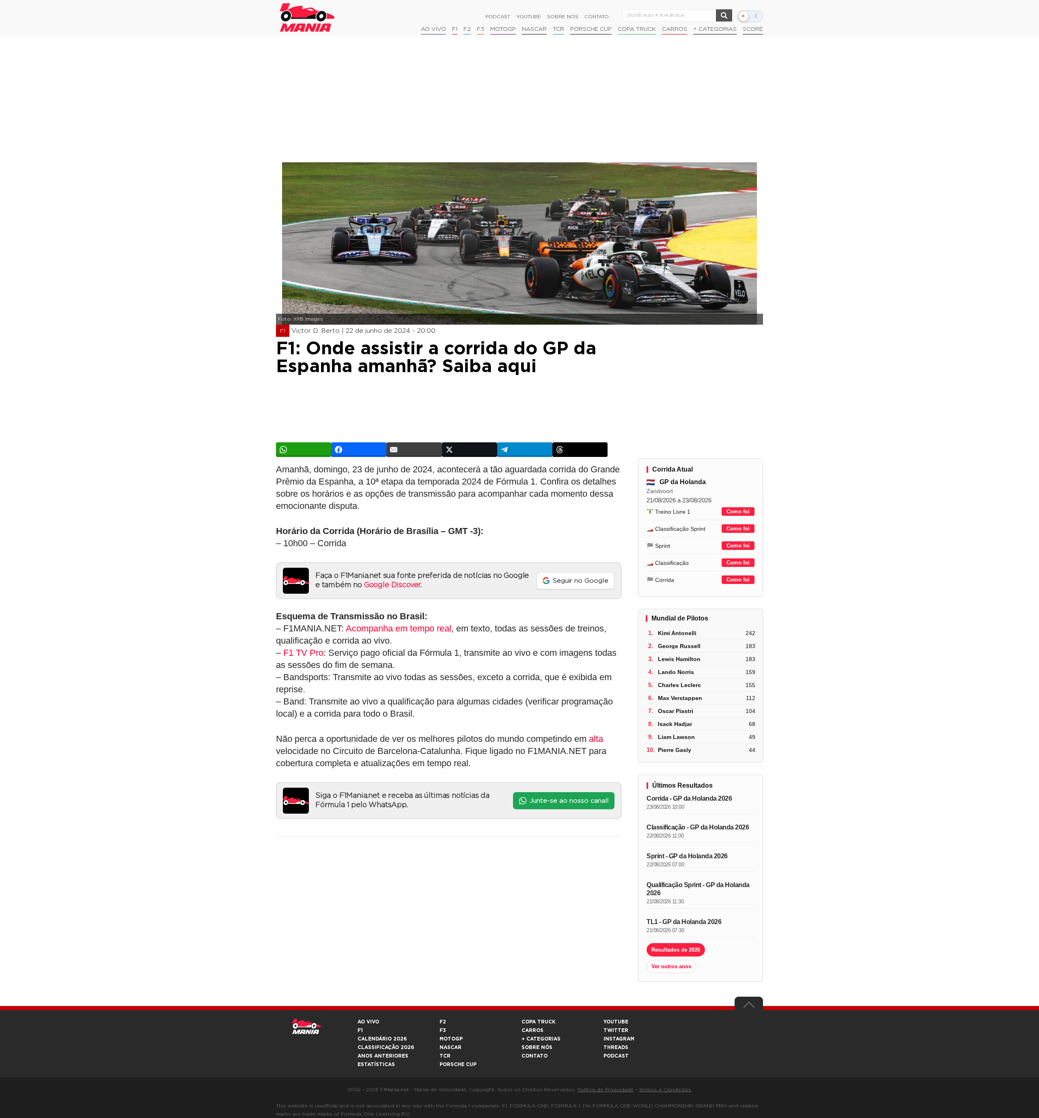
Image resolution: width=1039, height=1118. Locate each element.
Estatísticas (376, 1064)
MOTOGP (451, 1038)
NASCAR (534, 29)
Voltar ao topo (749, 1007)
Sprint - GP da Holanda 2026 (687, 856)
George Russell (679, 646)
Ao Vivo (433, 29)
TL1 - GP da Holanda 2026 (684, 921)
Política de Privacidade (606, 1089)
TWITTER (616, 1030)
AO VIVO (368, 1021)
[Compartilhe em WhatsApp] (303, 449)
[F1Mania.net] (307, 17)
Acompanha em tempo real (398, 628)
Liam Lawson (676, 737)
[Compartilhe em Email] (414, 449)
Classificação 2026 (386, 1047)
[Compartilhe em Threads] (580, 449)
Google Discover (392, 585)
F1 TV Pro (303, 653)
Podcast (497, 16)
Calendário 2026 (382, 1038)
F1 (454, 29)
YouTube (528, 16)
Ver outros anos (671, 966)
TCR (558, 29)
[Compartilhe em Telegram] (524, 449)
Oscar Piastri (675, 711)
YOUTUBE (616, 1021)
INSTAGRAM (619, 1038)
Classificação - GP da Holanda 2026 (698, 827)
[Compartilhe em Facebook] (358, 449)
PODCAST (616, 1055)
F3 (480, 29)
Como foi (738, 511)
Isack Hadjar (675, 724)
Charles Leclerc (679, 685)
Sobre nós (562, 16)
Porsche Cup (591, 29)
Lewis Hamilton (679, 659)
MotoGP (503, 29)
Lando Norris (676, 672)
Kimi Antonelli (677, 633)
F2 (467, 29)
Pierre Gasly (674, 750)
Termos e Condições (665, 1089)
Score (753, 29)
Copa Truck (637, 29)
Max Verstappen (680, 698)
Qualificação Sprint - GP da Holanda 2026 (698, 888)
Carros (674, 29)
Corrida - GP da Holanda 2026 (689, 798)
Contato (596, 16)
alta (596, 739)
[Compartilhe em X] (469, 449)
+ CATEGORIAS (715, 29)
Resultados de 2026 (675, 950)
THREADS (616, 1047)
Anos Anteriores (383, 1055)
